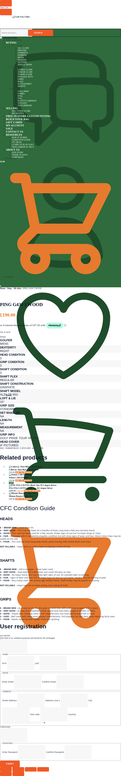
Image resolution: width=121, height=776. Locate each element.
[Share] (31, 769)
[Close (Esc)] (43, 769)
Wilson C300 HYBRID (18, 478)
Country (72, 714)
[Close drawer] (6, 12)
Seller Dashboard (13, 40)
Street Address (9, 700)
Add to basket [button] (23, 472)
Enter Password (10, 752)
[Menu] (6, 17)
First (4, 663)
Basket (9, 395)
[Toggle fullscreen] (18, 769)
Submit (10, 764)
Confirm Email (49, 681)
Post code (35, 714)
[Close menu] (6, 3)
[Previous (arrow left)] (6, 774)
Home (2, 288)
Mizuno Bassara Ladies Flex (21, 496)
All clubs (17, 288)
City (90, 700)
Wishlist (9, 277)
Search (38, 33)
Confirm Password (55, 752)
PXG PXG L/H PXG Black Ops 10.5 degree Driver (31, 488)
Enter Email (8, 681)
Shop (9, 288)
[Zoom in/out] (6, 769)
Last (37, 663)
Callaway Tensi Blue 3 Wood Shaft (24, 470)
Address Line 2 (52, 700)
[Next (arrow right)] (18, 774)
